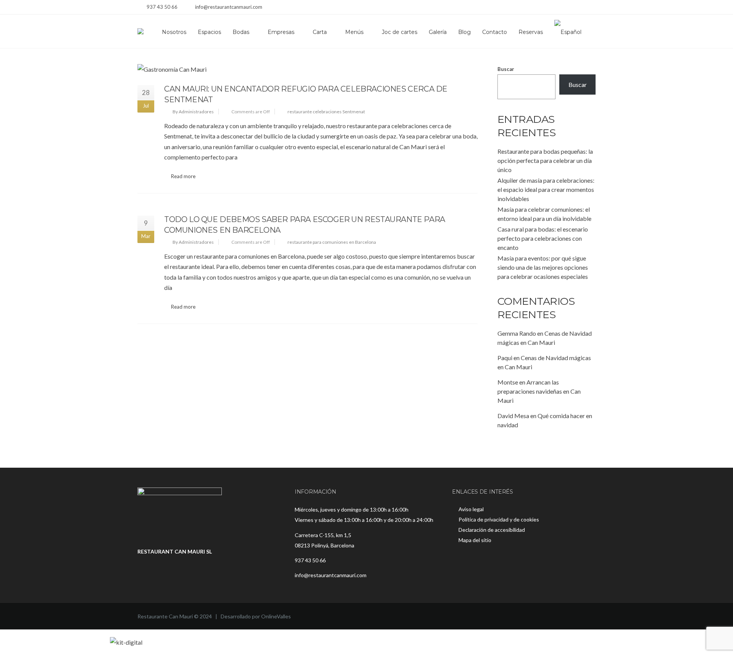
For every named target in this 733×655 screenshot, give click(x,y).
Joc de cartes (399, 32)
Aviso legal (471, 509)
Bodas (240, 32)
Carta (320, 32)
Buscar (505, 69)
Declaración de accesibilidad (492, 529)
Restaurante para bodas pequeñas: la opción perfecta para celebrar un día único (545, 160)
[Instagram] (581, 7)
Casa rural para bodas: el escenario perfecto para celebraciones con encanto (542, 238)
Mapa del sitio (475, 540)
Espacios (209, 32)
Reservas (530, 32)
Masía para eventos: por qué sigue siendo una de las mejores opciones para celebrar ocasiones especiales (542, 267)
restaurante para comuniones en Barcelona (331, 242)
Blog (464, 32)
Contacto (494, 32)
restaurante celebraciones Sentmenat (326, 111)
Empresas (281, 32)
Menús (354, 32)
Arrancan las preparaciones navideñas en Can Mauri (539, 391)
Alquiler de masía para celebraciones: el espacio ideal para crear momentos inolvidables (545, 189)
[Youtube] (591, 7)
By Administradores (193, 111)
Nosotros (174, 32)
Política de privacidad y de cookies (499, 519)
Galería (438, 32)
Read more (183, 176)
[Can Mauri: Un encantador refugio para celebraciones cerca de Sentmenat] (307, 69)
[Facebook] (571, 7)
